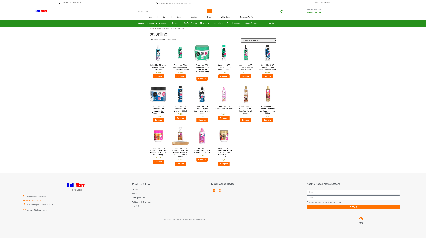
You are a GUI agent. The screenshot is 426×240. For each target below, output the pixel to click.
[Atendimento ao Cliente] (282, 11)
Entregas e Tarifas (246, 17)
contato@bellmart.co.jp (37, 210)
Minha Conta (225, 17)
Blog (209, 17)
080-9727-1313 (32, 200)
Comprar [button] (158, 76)
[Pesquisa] (209, 11)
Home (150, 17)
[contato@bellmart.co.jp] (24, 209)
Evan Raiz (201, 219)
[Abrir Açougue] (168, 23)
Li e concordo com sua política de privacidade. (325, 202)
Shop (164, 17)
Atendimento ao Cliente (314, 9)
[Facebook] (214, 190)
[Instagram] (220, 190)
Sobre (179, 17)
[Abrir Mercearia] (222, 23)
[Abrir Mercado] (208, 23)
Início (152, 28)
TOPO (361, 223)
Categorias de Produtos (145, 23)
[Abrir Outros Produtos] (241, 23)
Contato (194, 17)
